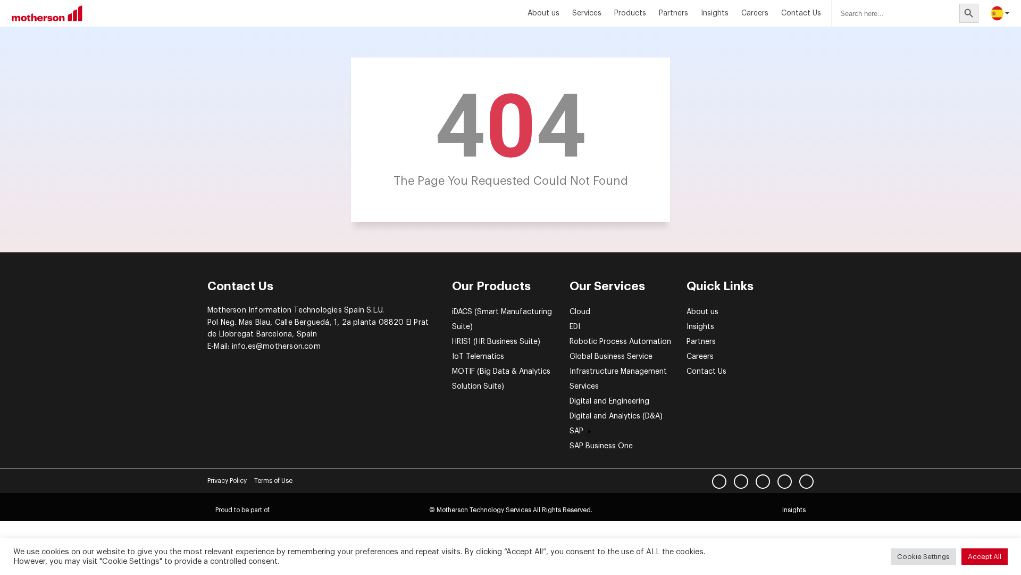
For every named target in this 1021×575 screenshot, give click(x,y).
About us (543, 13)
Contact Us (801, 13)
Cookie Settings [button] (923, 556)
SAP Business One (601, 446)
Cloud (580, 312)
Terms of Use (273, 481)
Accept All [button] (984, 556)
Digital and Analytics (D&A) (616, 416)
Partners (673, 13)
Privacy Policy (227, 481)
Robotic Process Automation (620, 342)
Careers (754, 13)
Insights (700, 327)
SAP (576, 431)
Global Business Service (611, 356)
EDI (575, 327)
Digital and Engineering (609, 401)
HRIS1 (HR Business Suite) (496, 342)
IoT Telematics (478, 356)
